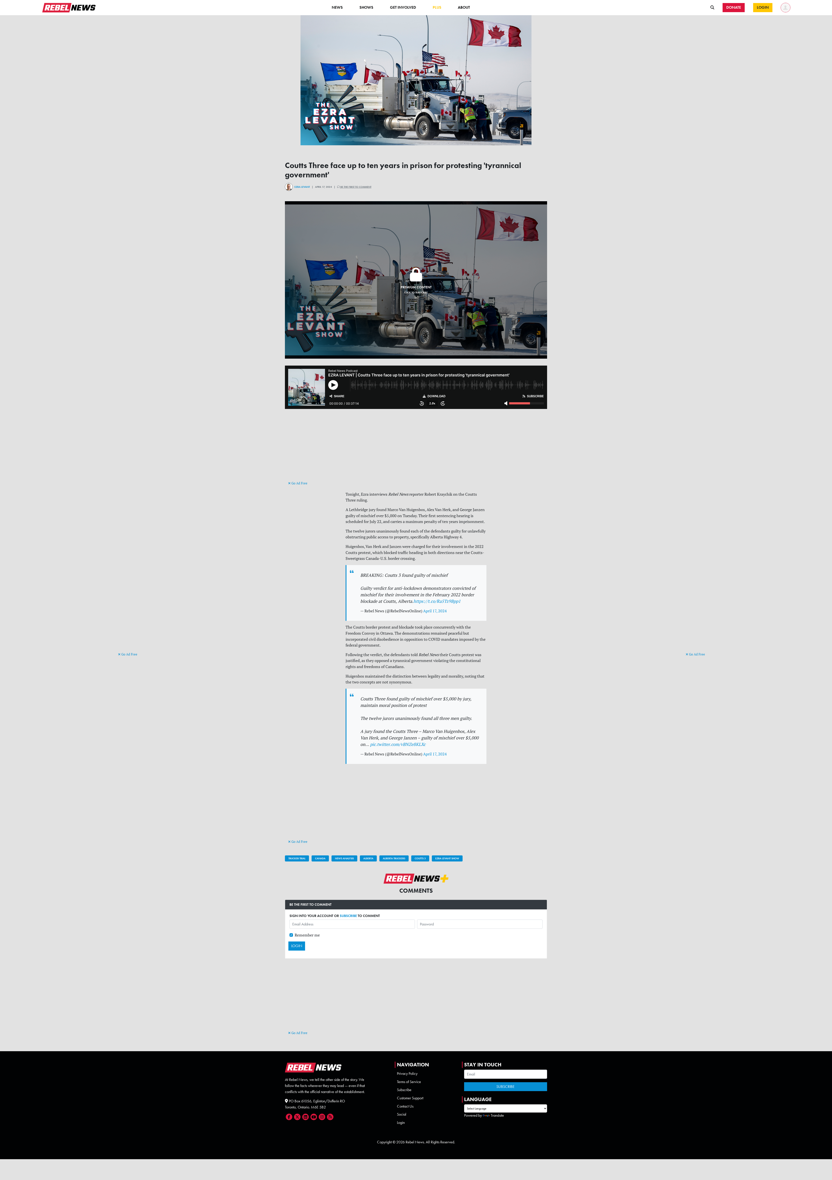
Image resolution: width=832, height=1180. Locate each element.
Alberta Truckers (394, 858)
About (464, 7)
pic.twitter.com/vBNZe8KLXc (398, 744)
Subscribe (404, 1089)
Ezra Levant (302, 187)
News (337, 7)
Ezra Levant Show (447, 858)
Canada (320, 858)
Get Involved (403, 7)
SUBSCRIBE (348, 916)
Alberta (368, 858)
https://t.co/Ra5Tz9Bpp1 (437, 601)
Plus (437, 7)
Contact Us (405, 1106)
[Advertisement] (135, 584)
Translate (497, 1115)
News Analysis (344, 858)
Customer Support (410, 1098)
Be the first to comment (355, 187)
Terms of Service (409, 1081)
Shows (366, 7)
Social (401, 1114)
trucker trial (297, 858)
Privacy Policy (407, 1073)
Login (401, 1122)
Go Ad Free (128, 654)
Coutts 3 (420, 858)
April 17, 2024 (435, 610)
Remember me (307, 935)
